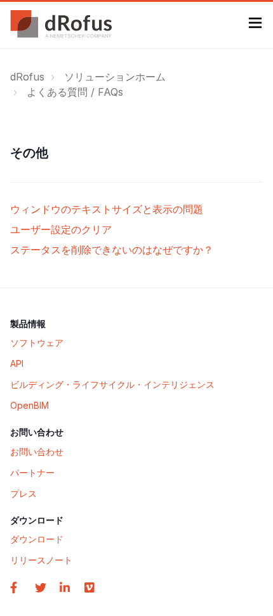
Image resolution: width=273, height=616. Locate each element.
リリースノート (41, 560)
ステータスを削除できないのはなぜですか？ (111, 249)
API (16, 363)
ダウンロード (36, 539)
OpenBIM (29, 405)
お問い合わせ (36, 451)
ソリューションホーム (115, 76)
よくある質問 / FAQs (75, 92)
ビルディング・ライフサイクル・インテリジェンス (112, 384)
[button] (255, 24)
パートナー (32, 472)
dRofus (27, 76)
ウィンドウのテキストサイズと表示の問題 (106, 209)
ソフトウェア (36, 342)
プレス (23, 493)
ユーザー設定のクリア (61, 229)
